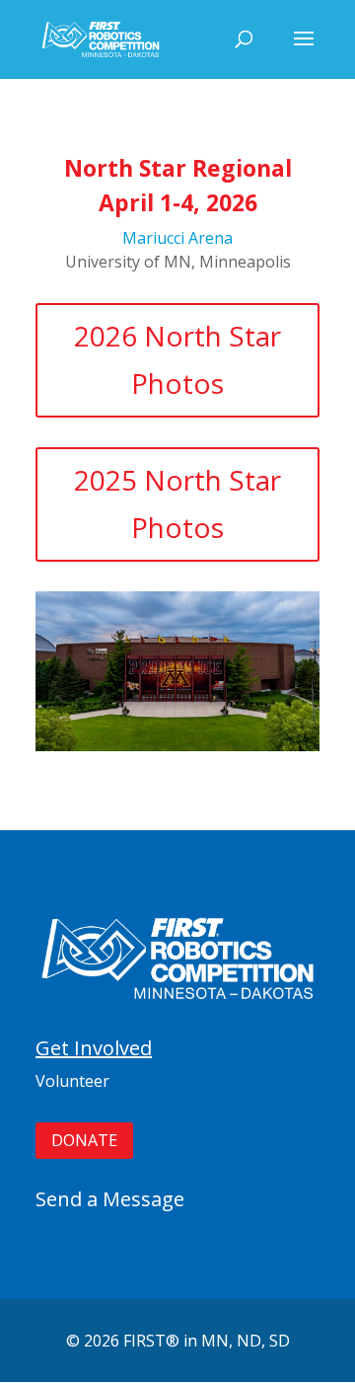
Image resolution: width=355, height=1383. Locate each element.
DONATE (84, 1140)
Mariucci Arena (177, 238)
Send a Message (110, 1199)
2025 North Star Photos (177, 503)
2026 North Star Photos (177, 359)
